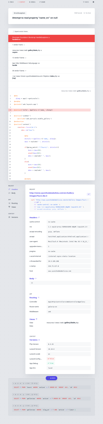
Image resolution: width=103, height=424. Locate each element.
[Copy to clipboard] (88, 200)
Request (11, 186)
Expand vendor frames (21, 31)
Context (11, 214)
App (9, 200)
